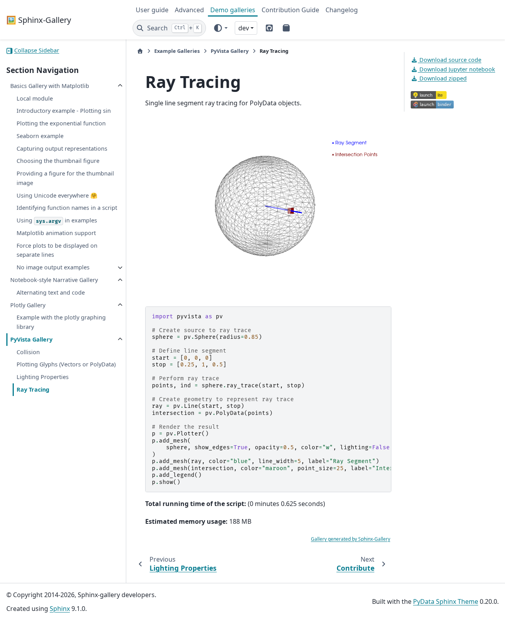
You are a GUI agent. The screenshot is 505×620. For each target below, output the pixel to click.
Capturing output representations (62, 148)
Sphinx (60, 608)
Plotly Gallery (27, 305)
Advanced (189, 10)
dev (243, 28)
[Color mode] (220, 28)
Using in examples (57, 220)
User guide (152, 10)
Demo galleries (232, 10)
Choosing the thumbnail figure (58, 161)
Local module (35, 98)
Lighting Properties (43, 377)
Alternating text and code (51, 292)
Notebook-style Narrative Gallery (54, 280)
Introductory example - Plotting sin (64, 111)
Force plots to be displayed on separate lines (57, 250)
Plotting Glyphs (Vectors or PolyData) (66, 364)
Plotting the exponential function (61, 123)
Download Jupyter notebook (456, 69)
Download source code (449, 59)
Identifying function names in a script (67, 208)
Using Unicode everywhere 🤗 (57, 195)
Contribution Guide (290, 10)
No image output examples (53, 267)
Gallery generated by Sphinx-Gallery (350, 539)
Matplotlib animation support (56, 233)
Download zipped (442, 78)
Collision (28, 352)
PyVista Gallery (31, 339)
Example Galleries (177, 50)
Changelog (341, 10)
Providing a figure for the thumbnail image (65, 178)
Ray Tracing (33, 389)
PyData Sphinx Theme (445, 601)
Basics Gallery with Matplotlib (49, 86)
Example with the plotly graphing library (61, 322)
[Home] (140, 51)
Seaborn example (40, 136)
